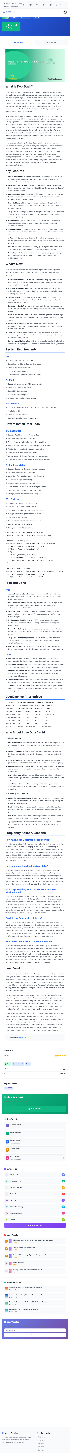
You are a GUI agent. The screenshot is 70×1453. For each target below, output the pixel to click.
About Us (41, 1447)
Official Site (36, 1109)
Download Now (12, 26)
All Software (42, 1437)
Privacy (47, 5)
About (27, 5)
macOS (7, 6)
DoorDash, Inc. (22, 1037)
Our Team (41, 1450)
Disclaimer (61, 5)
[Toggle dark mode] (66, 5)
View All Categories (35, 1225)
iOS (15, 3)
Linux (20, 3)
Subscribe (36, 1335)
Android (8, 3)
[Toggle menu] (65, 12)
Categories (41, 1440)
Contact (39, 5)
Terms (53, 5)
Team (33, 5)
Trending (41, 1443)
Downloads (52, 42)
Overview (19, 42)
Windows (15, 6)
